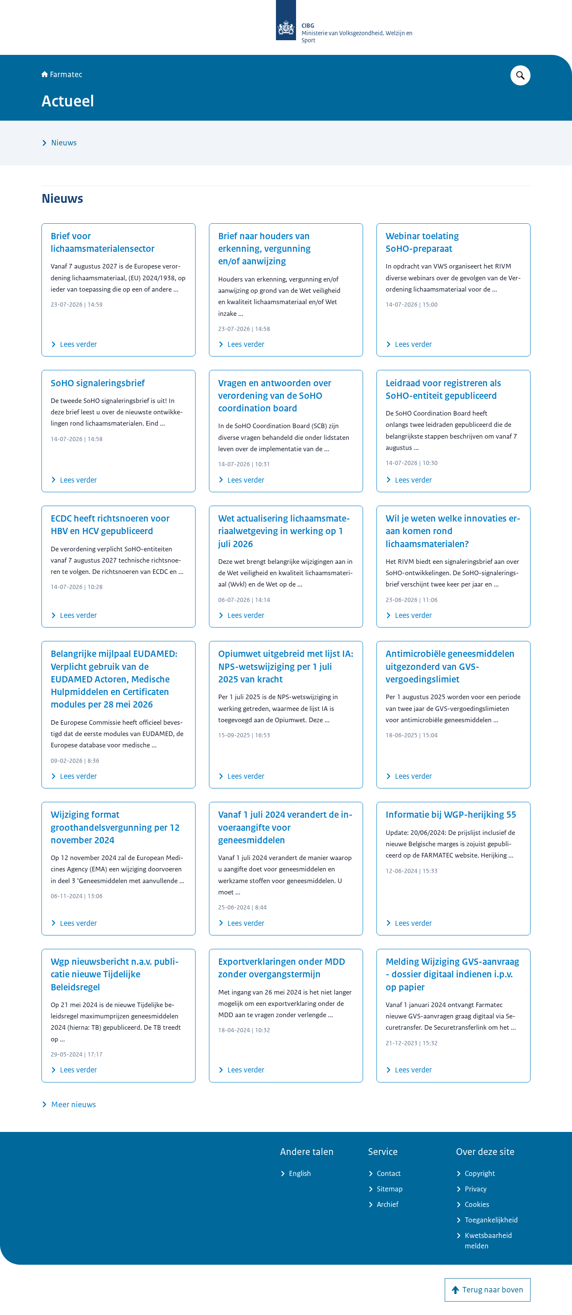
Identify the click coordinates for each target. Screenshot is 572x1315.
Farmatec (66, 75)
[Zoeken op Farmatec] (520, 75)
